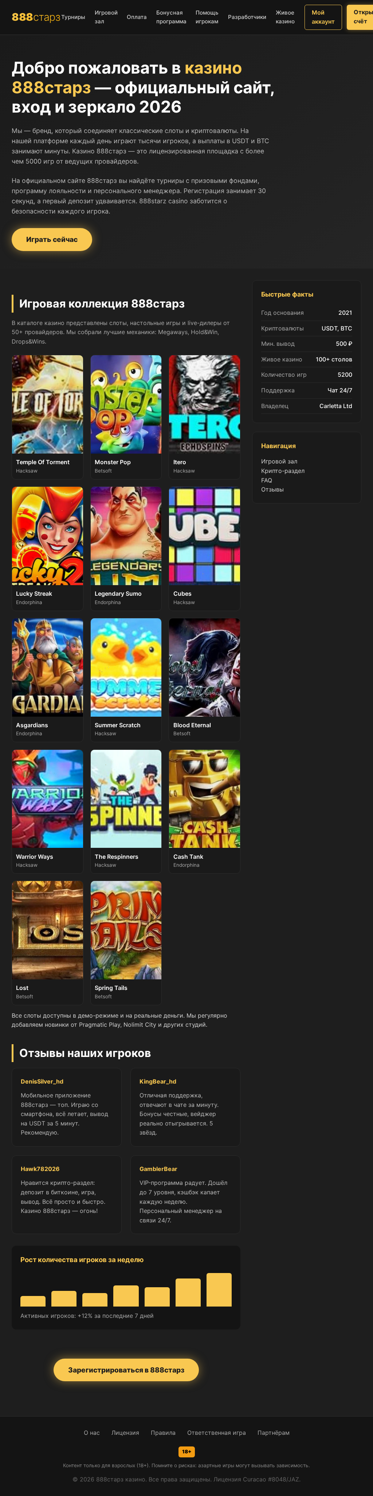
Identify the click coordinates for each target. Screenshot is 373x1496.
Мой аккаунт (323, 17)
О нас (92, 1432)
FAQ (266, 480)
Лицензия (125, 1432)
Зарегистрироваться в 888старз (126, 1370)
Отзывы (272, 489)
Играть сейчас (52, 239)
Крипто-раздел (283, 470)
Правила (163, 1432)
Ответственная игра (216, 1432)
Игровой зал (279, 461)
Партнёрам (274, 1432)
